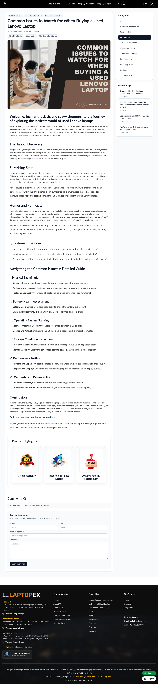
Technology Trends (127, 65)
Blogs (91, 615)
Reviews (92, 627)
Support (92, 631)
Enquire (151, 679)
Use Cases (123, 70)
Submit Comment (18, 564)
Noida (126, 600)
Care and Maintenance (128, 43)
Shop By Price (69, 4)
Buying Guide (15, 16)
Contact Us (58, 607)
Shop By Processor (86, 4)
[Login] (152, 4)
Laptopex (35, 32)
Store (117, 4)
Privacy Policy (59, 611)
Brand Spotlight (53, 16)
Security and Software (128, 54)
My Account (94, 619)
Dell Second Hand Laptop (99, 604)
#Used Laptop (30, 36)
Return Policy (95, 677)
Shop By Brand (54, 4)
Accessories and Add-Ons (129, 26)
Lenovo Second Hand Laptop (101, 600)
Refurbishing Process (127, 48)
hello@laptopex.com (138, 621)
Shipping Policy (59, 623)
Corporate (93, 623)
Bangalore (128, 607)
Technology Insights (127, 59)
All (120, 21)
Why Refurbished (33, 16)
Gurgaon (127, 604)
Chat (150, 673)
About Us (57, 604)
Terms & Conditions (61, 615)
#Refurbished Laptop (16, 36)
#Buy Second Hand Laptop (48, 36)
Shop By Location (104, 4)
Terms (76, 677)
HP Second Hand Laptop (99, 607)
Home (56, 600)
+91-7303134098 (136, 625)
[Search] (123, 3)
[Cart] (145, 4)
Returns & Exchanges (62, 619)
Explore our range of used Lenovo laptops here (32, 417)
